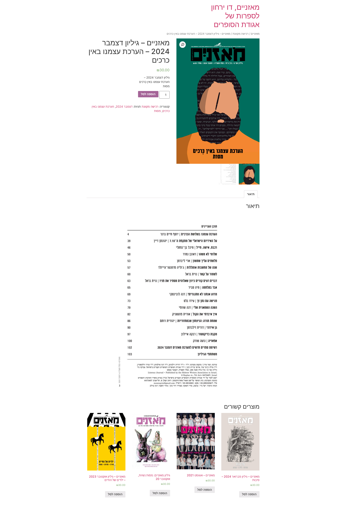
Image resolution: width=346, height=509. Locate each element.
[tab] (251, 194)
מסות (157, 111)
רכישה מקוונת (241, 33)
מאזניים (255, 33)
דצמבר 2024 (124, 106)
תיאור (250, 194)
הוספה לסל (148, 94)
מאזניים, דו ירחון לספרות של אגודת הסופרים (235, 16)
